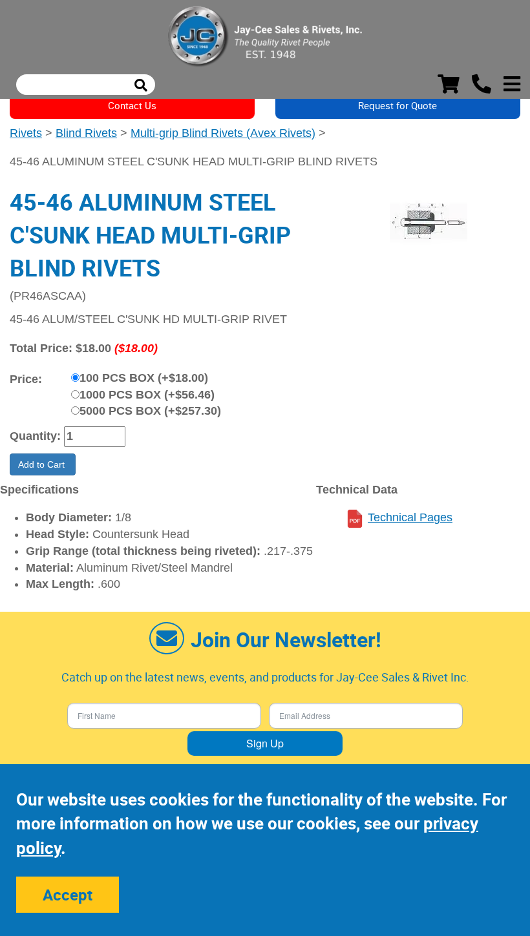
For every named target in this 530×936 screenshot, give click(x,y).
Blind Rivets (86, 133)
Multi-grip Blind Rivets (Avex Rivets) (223, 133)
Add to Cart (42, 464)
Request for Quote (397, 105)
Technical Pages (410, 517)
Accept (67, 894)
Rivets (26, 133)
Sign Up (265, 743)
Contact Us (132, 105)
